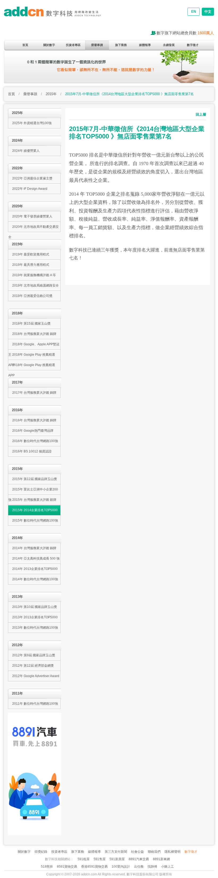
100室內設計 (121, 866)
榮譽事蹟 (97, 45)
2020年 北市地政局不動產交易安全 (33, 228)
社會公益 (137, 852)
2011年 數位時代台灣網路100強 (35, 703)
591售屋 (100, 859)
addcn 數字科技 (57, 15)
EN (193, 12)
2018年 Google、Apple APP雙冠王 (33, 346)
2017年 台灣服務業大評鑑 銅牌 (34, 392)
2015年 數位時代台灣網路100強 (35, 520)
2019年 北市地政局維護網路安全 (35, 285)
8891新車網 (161, 859)
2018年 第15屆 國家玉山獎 (31, 323)
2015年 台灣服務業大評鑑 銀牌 (34, 500)
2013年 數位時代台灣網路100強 (35, 627)
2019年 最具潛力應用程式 (30, 265)
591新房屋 (117, 859)
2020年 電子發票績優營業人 (32, 216)
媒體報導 (145, 45)
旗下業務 (121, 45)
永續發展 (169, 45)
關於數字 (49, 45)
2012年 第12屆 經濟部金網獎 (33, 665)
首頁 (25, 45)
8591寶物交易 (67, 866)
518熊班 (47, 866)
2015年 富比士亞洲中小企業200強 (33, 491)
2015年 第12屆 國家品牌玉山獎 (34, 479)
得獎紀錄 (41, 852)
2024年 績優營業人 (26, 151)
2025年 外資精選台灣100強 (32, 123)
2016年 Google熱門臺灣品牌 (32, 430)
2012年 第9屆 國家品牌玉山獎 (33, 655)
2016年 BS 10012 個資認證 (32, 451)
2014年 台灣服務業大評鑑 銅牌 (34, 548)
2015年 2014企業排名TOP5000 (35, 510)
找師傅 (152, 866)
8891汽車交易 (139, 859)
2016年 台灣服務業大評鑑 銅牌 (34, 420)
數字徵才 (193, 45)
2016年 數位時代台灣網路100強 (35, 441)
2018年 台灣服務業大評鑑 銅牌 (34, 334)
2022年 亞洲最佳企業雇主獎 (32, 178)
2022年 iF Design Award (29, 189)
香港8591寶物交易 (94, 866)
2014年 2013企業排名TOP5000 (35, 569)
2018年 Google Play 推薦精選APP (31, 356)
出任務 (139, 866)
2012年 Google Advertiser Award (35, 676)
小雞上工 (167, 866)
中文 (207, 12)
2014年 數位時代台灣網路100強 (35, 579)
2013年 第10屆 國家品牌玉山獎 (34, 607)
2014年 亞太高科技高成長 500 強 (36, 558)
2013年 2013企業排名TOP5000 (35, 617)
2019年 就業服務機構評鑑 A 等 (34, 275)
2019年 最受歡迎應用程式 (30, 254)
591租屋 (84, 859)
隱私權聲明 (173, 852)
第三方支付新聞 (116, 852)
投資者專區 (73, 45)
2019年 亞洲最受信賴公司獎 (32, 296)
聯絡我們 (154, 852)
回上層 (201, 114)
